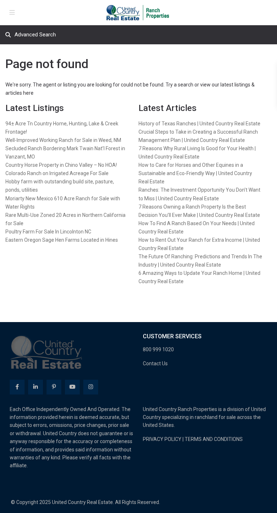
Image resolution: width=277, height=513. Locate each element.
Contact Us (155, 363)
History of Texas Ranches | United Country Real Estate (199, 123)
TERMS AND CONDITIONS (214, 439)
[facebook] (17, 387)
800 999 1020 (158, 349)
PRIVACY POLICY (162, 439)
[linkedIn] (35, 387)
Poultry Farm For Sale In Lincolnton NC (48, 232)
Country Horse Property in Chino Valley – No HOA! (61, 165)
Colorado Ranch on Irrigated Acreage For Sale (57, 173)
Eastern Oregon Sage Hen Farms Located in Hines (61, 240)
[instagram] (90, 387)
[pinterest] (54, 387)
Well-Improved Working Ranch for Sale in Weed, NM (63, 140)
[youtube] (72, 387)
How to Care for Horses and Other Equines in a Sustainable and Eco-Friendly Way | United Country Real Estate (195, 173)
